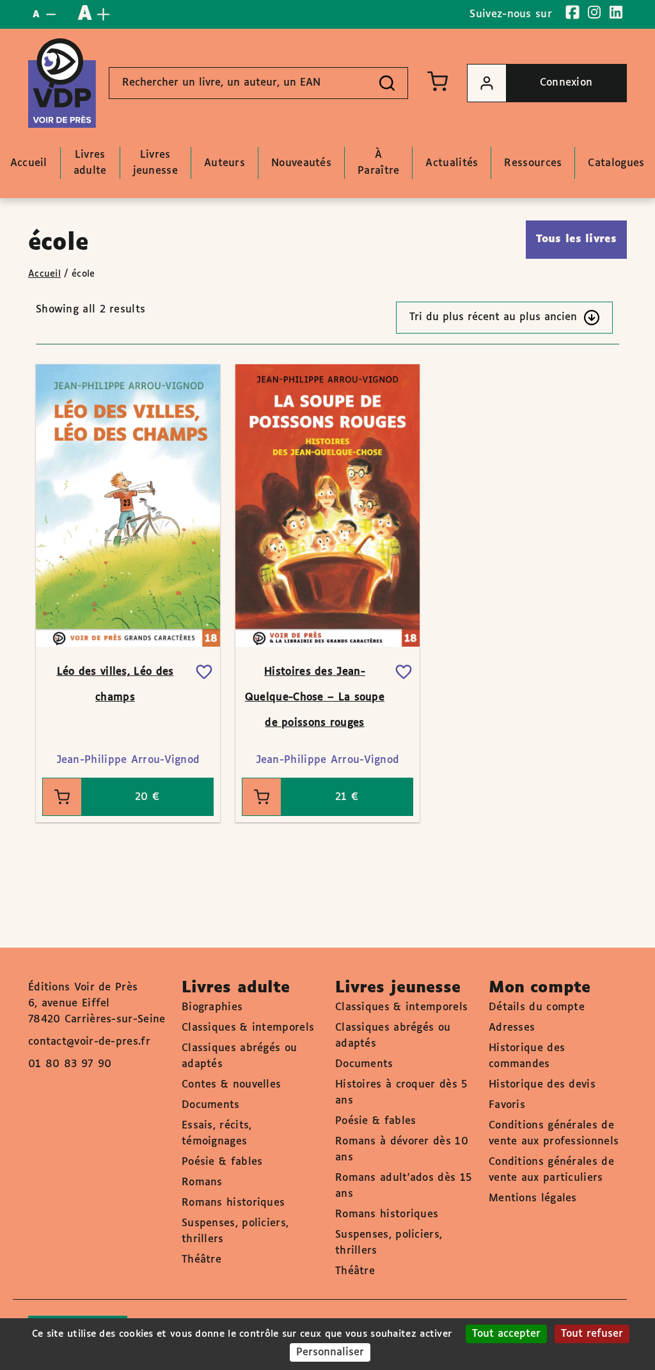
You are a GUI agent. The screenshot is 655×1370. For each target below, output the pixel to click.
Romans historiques (233, 1202)
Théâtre (201, 1259)
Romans (202, 1182)
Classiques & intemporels (248, 1027)
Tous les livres (576, 239)
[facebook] (572, 12)
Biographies (212, 1007)
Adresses (512, 1027)
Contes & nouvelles (231, 1084)
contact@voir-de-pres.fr (89, 1041)
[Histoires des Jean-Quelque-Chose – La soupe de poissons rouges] (327, 505)
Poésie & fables (222, 1162)
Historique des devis (542, 1084)
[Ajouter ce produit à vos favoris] (204, 672)
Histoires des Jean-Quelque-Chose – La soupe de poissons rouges (314, 697)
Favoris (507, 1105)
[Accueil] (62, 83)
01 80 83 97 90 (69, 1064)
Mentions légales (533, 1198)
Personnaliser (330, 1352)
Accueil (44, 274)
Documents (211, 1105)
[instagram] (594, 12)
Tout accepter (506, 1333)
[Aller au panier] (437, 81)
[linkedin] (616, 12)
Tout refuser (592, 1333)
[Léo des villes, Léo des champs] (128, 505)
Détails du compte (537, 1007)
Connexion (566, 82)
